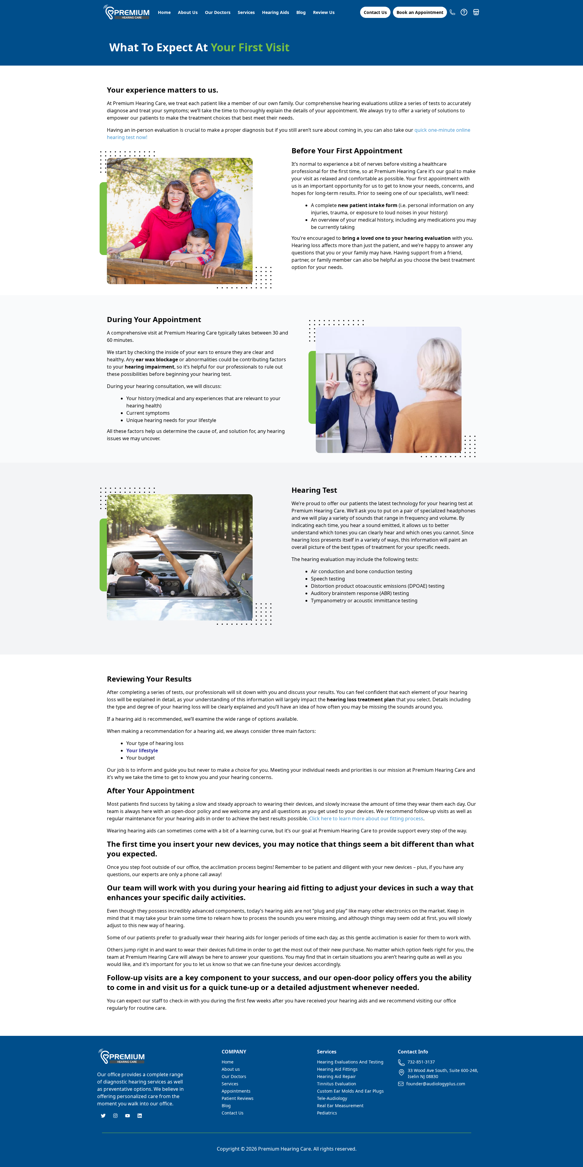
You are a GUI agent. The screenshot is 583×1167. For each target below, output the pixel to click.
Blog (301, 12)
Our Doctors (217, 12)
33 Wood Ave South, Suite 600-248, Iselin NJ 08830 (443, 1073)
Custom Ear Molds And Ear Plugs (350, 1091)
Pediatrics (327, 1113)
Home (164, 12)
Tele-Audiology (332, 1098)
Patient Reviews (238, 1098)
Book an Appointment (420, 12)
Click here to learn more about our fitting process (366, 818)
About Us (188, 12)
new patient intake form (367, 205)
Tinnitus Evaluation (336, 1084)
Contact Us (375, 12)
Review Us (324, 12)
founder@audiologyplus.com (435, 1084)
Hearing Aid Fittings (337, 1069)
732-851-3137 (421, 1062)
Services (246, 12)
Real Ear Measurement (340, 1105)
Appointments (236, 1091)
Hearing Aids (275, 12)
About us (231, 1069)
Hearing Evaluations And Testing (350, 1062)
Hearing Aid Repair (336, 1076)
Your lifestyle (142, 750)
